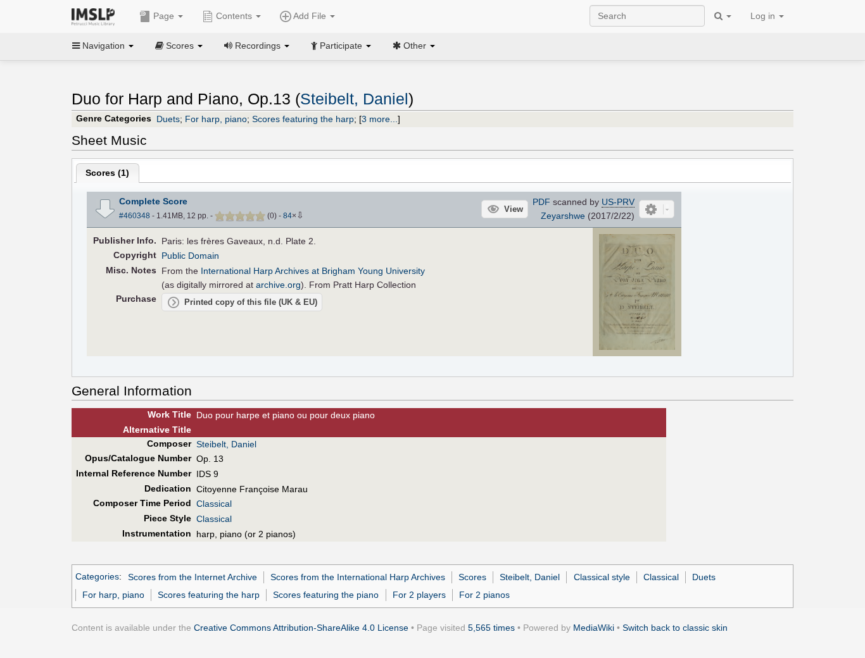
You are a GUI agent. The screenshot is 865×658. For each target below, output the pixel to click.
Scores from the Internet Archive (192, 577)
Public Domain (190, 256)
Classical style (602, 577)
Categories (97, 577)
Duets (168, 119)
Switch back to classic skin (675, 628)
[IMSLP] (96, 16)
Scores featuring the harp (303, 119)
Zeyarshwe (563, 216)
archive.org (278, 285)
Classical (214, 504)
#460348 (134, 215)
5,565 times (491, 628)
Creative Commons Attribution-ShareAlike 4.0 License (301, 628)
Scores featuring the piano (326, 595)
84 (287, 215)
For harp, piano (216, 119)
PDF (541, 202)
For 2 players (419, 595)
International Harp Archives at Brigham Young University (313, 271)
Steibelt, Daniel (354, 99)
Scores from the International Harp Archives (357, 577)
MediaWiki (593, 628)
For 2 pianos (484, 595)
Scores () (107, 173)
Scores (472, 577)
